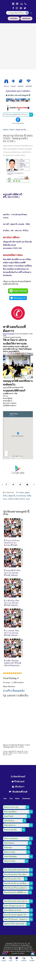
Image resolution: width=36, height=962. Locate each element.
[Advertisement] (18, 46)
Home (5, 130)
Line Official (24, 949)
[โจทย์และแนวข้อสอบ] (33, 954)
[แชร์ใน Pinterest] (20, 485)
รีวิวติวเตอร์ (19, 781)
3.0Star (21, 493)
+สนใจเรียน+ (14, 18)
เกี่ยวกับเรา (19, 787)
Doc (5, 798)
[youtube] (17, 3)
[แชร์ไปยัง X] (13, 485)
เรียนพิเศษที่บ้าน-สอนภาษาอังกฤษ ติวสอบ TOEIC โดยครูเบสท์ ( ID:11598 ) (18, 951)
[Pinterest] (21, 8)
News (5, 499)
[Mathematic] (13, 81)
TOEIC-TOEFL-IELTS (16, 499)
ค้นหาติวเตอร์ (19, 776)
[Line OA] (21, 3)
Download (26, 798)
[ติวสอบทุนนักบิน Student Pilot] (18, 110)
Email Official (14, 949)
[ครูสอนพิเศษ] (18, 102)
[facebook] (13, 8)
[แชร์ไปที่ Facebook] (6, 485)
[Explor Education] (6, 81)
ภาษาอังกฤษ (21, 496)
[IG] (17, 8)
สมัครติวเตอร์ (26, 18)
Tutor (12, 130)
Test (11, 798)
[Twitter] (25, 8)
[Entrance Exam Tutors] (20, 81)
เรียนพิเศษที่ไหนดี (19, 792)
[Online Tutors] (28, 81)
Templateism (8, 947)
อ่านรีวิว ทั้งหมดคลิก (14, 690)
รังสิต (29, 496)
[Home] (13, 3)
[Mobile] (25, 3)
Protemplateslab (19, 947)
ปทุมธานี (11, 496)
